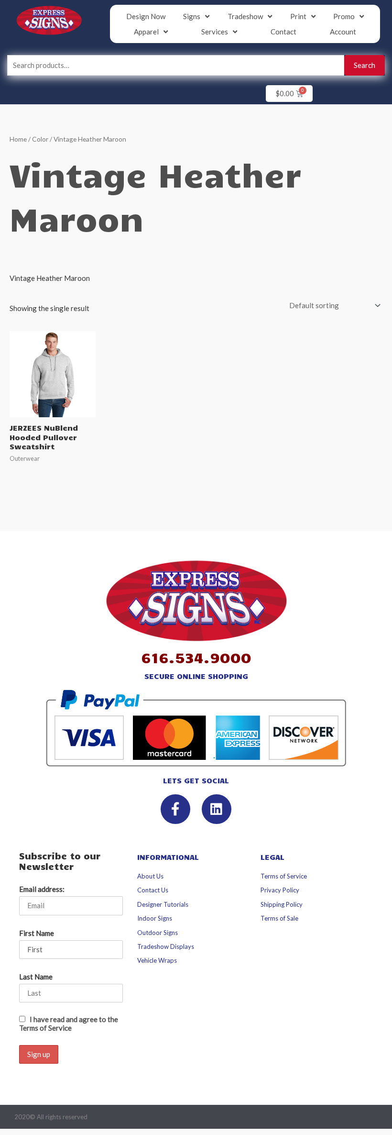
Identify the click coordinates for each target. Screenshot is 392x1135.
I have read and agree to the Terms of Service (68, 1023)
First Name (36, 933)
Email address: (42, 889)
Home (18, 139)
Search (364, 65)
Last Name (36, 976)
